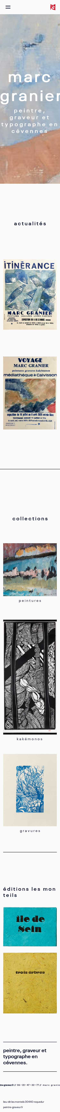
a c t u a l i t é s (30, 223)
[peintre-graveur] (53, 7)
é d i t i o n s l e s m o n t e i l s (29, 891)
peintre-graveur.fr (13, 1107)
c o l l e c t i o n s (30, 518)
